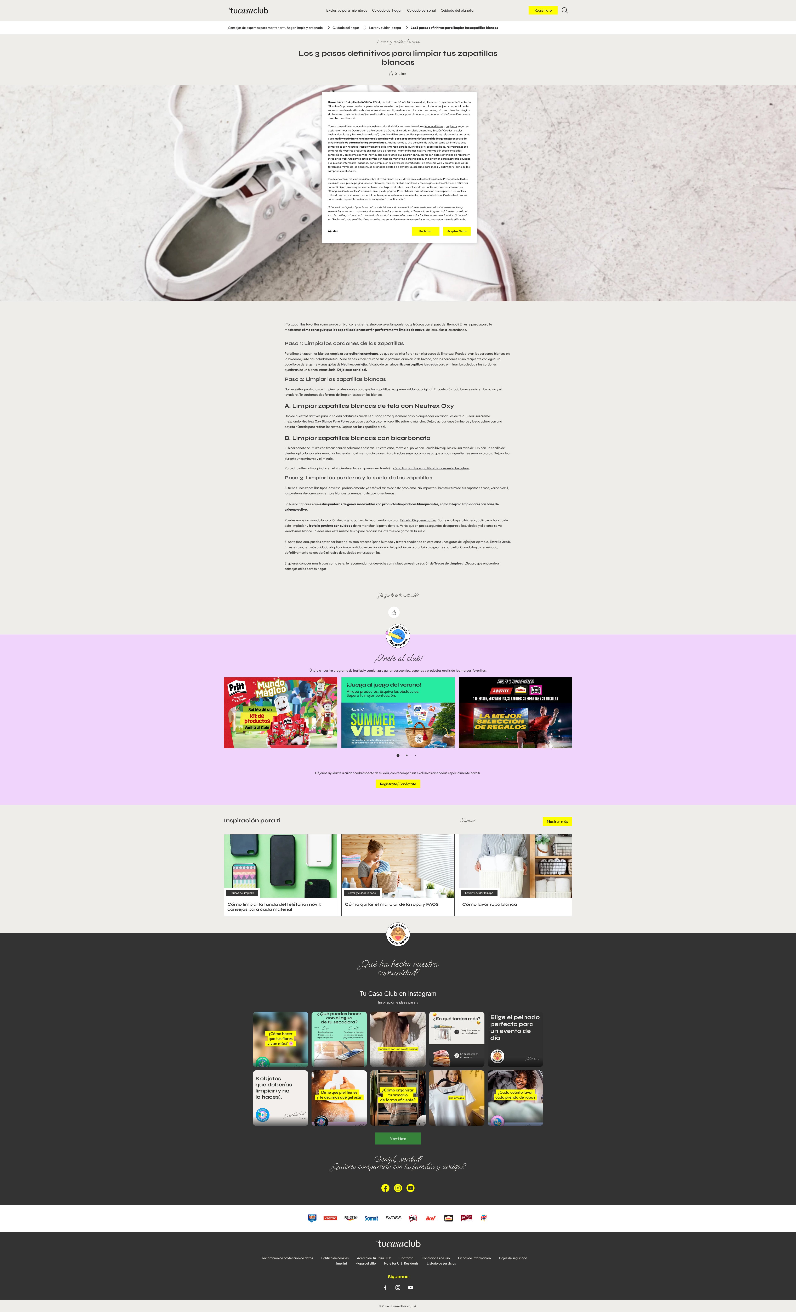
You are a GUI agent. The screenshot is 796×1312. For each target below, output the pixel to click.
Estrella (405, 520)
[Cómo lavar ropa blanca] (515, 875)
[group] (398, 720)
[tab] (398, 755)
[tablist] (398, 755)
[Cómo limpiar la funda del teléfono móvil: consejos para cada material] (280, 875)
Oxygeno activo (423, 520)
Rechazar (425, 231)
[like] (394, 612)
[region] (399, 167)
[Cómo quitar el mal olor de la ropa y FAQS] (398, 875)
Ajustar (333, 231)
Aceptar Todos (457, 231)
